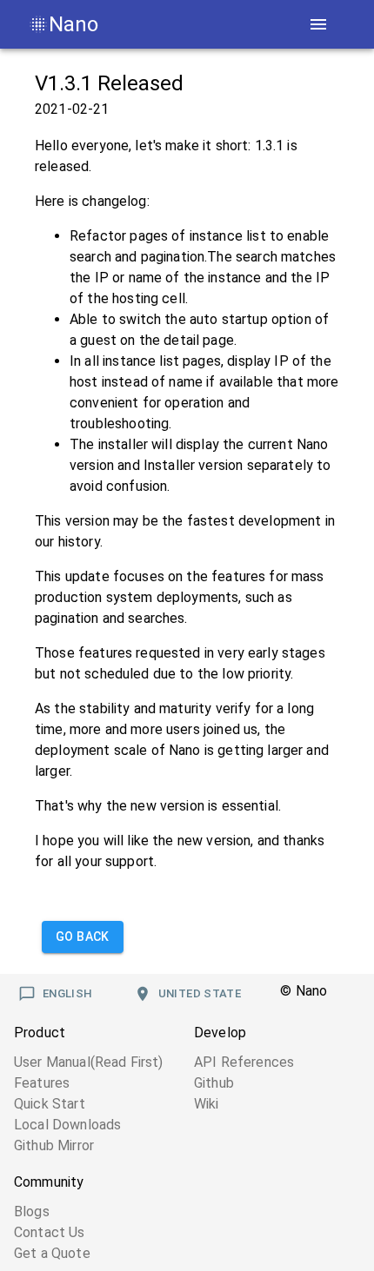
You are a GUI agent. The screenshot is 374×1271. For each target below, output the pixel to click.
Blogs (32, 1211)
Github (214, 1083)
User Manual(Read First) (88, 1062)
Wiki (206, 1104)
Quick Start (49, 1104)
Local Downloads (67, 1124)
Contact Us (49, 1232)
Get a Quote (52, 1253)
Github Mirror (54, 1145)
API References (244, 1062)
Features (42, 1083)
